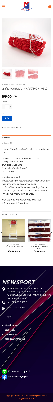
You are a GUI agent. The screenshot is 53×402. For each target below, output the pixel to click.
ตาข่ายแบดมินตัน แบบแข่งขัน (39, 247)
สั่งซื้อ (7, 118)
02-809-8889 (18, 307)
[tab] (26, 137)
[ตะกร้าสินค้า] (49, 6)
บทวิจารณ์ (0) (7, 143)
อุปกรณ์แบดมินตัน (18, 84)
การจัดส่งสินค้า (11, 334)
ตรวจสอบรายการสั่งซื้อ (15, 339)
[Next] (47, 42)
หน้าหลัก (5, 84)
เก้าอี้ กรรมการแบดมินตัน (14, 247)
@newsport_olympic (19, 371)
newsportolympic (18, 376)
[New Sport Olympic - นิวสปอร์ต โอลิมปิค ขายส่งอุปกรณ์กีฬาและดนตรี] (26, 6)
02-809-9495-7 (19, 302)
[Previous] (6, 42)
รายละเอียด (6, 137)
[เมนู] (3, 6)
